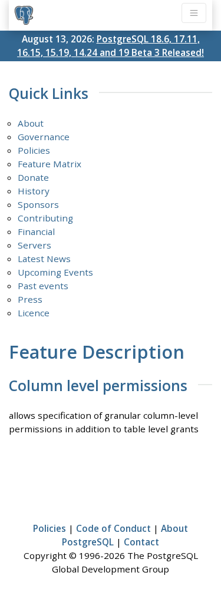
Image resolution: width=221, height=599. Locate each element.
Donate (33, 177)
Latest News (44, 258)
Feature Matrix (49, 164)
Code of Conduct (113, 528)
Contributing (45, 218)
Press (30, 299)
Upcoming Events (55, 272)
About (31, 123)
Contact (141, 542)
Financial (36, 231)
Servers (34, 245)
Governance (44, 137)
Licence (34, 313)
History (34, 191)
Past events (43, 286)
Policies (34, 150)
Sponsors (38, 204)
